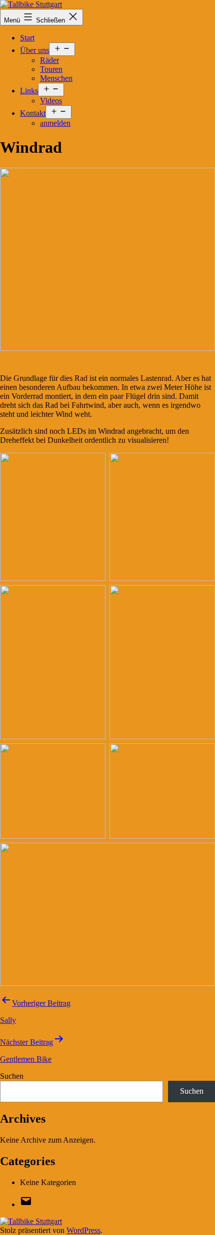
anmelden (55, 123)
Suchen (12, 1076)
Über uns (34, 50)
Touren (51, 69)
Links (29, 90)
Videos (51, 100)
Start (27, 37)
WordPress (83, 1230)
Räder (49, 60)
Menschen (56, 78)
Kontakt (33, 113)
